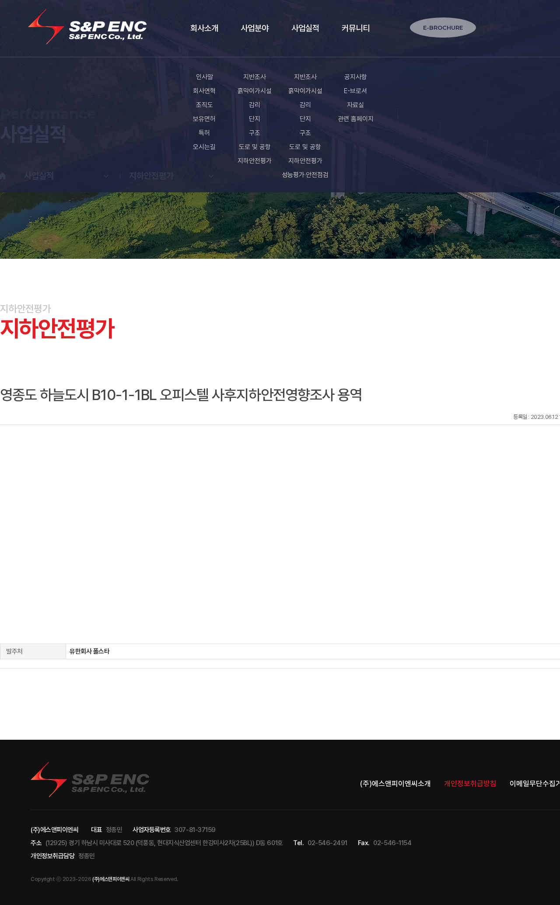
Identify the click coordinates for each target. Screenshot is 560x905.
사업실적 (305, 28)
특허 (204, 133)
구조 (254, 133)
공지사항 (355, 77)
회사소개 (204, 28)
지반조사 (254, 77)
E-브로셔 (355, 91)
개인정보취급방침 (470, 783)
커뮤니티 (356, 28)
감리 (254, 105)
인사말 (204, 77)
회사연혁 (204, 91)
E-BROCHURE (443, 27)
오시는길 (204, 147)
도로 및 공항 (255, 147)
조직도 (204, 105)
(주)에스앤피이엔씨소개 (395, 783)
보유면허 (204, 119)
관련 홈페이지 (356, 119)
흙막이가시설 (255, 91)
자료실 (355, 105)
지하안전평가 (255, 161)
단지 (254, 119)
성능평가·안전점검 (305, 175)
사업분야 (255, 28)
